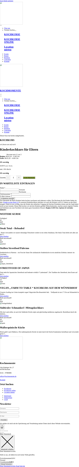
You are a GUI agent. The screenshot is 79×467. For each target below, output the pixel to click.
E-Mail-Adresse (6, 196)
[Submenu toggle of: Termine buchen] (15, 30)
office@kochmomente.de (8, 376)
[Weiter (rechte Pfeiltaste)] (3, 432)
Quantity (3, 177)
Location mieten (8, 48)
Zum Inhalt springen (6, 1)
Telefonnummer (6, 194)
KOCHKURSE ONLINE (12, 40)
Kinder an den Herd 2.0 (11, 202)
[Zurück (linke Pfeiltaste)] (1, 432)
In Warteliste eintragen (7, 198)
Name (2, 188)
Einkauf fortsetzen (6, 464)
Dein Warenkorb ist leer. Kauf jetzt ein (12, 466)
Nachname (22, 192)
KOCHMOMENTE (10, 90)
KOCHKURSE (12, 34)
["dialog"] (39, 450)
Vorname (22, 190)
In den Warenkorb (29, 177)
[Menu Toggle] (1, 25)
